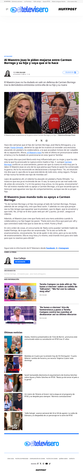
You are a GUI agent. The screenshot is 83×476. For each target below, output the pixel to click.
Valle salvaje (37, 1)
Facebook (50, 248)
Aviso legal (10, 458)
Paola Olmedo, (17, 147)
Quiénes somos (63, 458)
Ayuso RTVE (46, 1)
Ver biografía (20, 262)
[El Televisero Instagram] (43, 464)
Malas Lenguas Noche (59, 1)
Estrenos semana (17, 1)
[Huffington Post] (67, 9)
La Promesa (28, 1)
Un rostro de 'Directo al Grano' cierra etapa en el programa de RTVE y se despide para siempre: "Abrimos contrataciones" (50, 395)
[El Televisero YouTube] (46, 464)
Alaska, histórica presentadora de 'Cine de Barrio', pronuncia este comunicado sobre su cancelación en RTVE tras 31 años (51, 338)
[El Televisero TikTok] (49, 464)
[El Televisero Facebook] (37, 464)
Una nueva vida (72, 1)
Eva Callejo (20, 72)
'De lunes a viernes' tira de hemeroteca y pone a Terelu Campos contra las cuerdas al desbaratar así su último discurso (58, 311)
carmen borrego (10, 274)
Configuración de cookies (37, 458)
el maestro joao (23, 274)
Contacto (72, 458)
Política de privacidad (21, 458)
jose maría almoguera (38, 274)
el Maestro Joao (34, 152)
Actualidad (8, 56)
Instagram (64, 248)
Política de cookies (52, 458)
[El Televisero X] (40, 464)
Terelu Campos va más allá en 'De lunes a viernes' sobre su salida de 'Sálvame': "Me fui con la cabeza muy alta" (58, 288)
